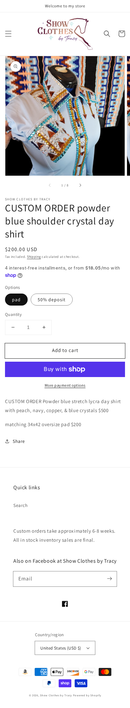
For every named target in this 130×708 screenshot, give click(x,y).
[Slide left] (50, 185)
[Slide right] (80, 185)
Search (20, 505)
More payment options (65, 385)
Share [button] (19, 441)
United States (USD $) (60, 648)
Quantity (13, 314)
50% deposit (52, 300)
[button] (8, 33)
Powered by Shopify (87, 695)
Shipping (34, 256)
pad (16, 300)
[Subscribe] (109, 578)
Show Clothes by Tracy (56, 695)
